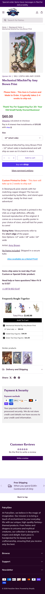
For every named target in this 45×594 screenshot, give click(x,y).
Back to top (22, 497)
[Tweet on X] (10, 378)
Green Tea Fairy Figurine (15, 338)
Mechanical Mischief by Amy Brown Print (17, 29)
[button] (41, 12)
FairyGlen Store (13, 588)
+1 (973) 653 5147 (11, 288)
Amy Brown (14, 245)
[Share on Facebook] (15, 378)
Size (4, 132)
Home (4, 27)
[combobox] (22, 20)
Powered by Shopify (27, 588)
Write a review (22, 458)
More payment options (22, 170)
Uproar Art (6, 76)
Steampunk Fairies (15, 27)
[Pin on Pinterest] (19, 378)
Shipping (6, 121)
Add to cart (30, 158)
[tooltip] (7, 357)
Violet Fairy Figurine (13, 334)
